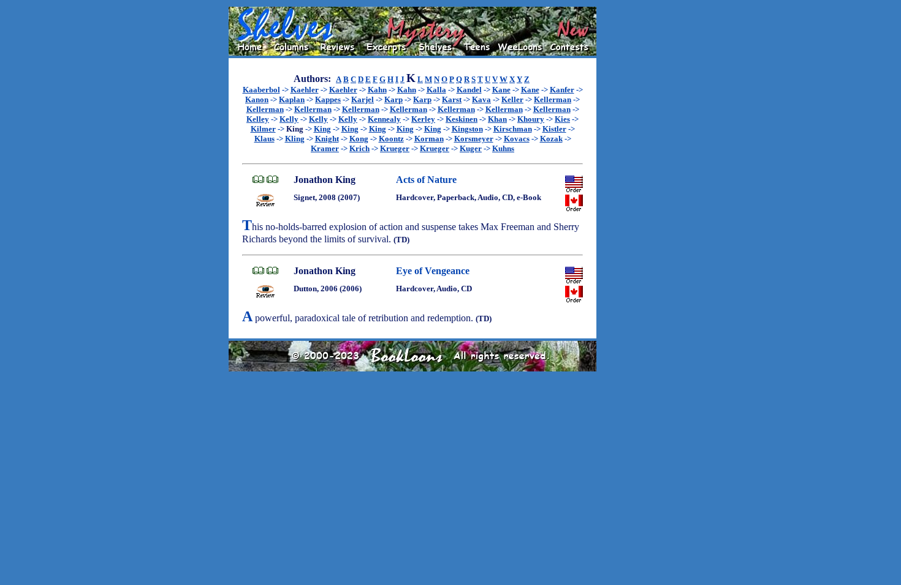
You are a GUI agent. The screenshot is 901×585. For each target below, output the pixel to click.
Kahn (377, 89)
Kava (481, 99)
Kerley (423, 119)
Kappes (328, 99)
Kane (501, 89)
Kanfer (562, 89)
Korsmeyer (473, 138)
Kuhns (503, 148)
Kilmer (263, 128)
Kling (295, 138)
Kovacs (517, 138)
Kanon (256, 99)
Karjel (362, 99)
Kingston (467, 128)
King (322, 128)
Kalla (436, 89)
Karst (452, 99)
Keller (512, 99)
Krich (359, 148)
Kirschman (512, 128)
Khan (497, 119)
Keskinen (461, 119)
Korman (429, 138)
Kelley (257, 119)
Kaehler (305, 89)
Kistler (554, 128)
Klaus (264, 138)
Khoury (530, 119)
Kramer (325, 148)
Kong (358, 138)
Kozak (551, 138)
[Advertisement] (635, 190)
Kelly (288, 119)
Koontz (391, 138)
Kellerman (552, 99)
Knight (327, 138)
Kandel (469, 89)
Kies (562, 119)
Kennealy (384, 119)
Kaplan (292, 99)
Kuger (471, 148)
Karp (393, 99)
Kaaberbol (261, 89)
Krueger (394, 148)
